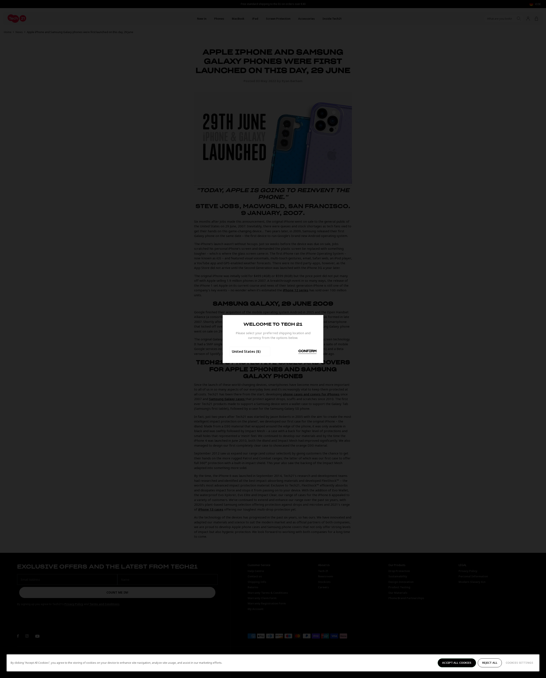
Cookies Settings (519, 663)
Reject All (489, 663)
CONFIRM (307, 351)
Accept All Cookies (456, 663)
